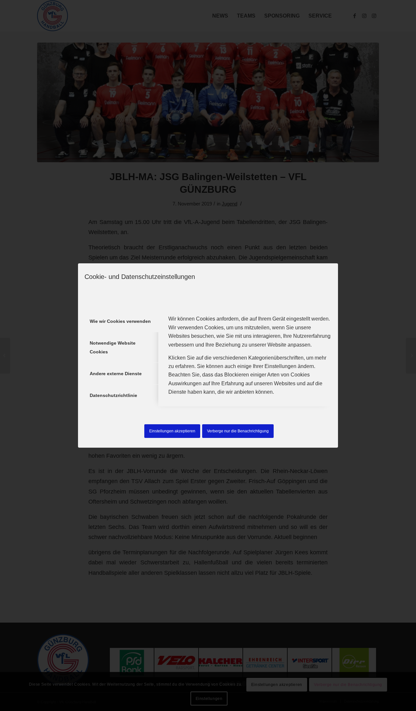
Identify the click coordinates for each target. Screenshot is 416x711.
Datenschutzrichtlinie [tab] (113, 395)
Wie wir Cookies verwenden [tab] (120, 321)
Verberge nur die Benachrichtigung (238, 431)
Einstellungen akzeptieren (172, 431)
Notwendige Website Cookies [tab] (113, 347)
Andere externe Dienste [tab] (116, 373)
